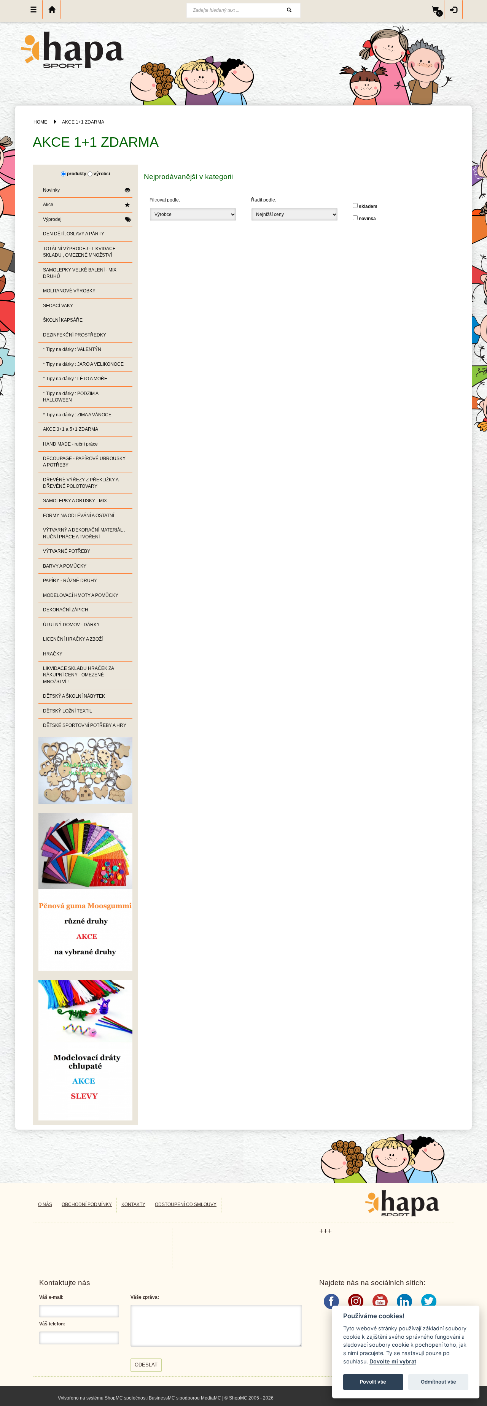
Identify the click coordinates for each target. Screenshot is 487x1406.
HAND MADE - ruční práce (70, 444)
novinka (367, 218)
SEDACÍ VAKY (58, 305)
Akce (48, 204)
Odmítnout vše (438, 1382)
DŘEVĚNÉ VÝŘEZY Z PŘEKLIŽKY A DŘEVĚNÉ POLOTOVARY (81, 483)
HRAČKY (52, 654)
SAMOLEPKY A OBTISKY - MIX (75, 500)
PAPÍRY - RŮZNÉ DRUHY (70, 580)
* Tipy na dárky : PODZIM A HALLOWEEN (71, 397)
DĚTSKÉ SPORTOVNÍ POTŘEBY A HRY (84, 725)
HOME (40, 122)
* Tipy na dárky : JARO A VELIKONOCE (83, 364)
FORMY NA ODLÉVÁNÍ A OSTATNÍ (78, 515)
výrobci (102, 173)
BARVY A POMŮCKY (64, 566)
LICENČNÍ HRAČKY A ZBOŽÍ (73, 639)
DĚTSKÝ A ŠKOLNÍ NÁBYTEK (74, 696)
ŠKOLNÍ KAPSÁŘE (63, 320)
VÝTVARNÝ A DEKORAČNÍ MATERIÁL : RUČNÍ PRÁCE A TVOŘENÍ (84, 533)
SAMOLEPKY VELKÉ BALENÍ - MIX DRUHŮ (79, 273)
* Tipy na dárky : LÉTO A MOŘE (75, 378)
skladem (368, 206)
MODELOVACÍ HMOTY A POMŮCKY (80, 595)
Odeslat (146, 1365)
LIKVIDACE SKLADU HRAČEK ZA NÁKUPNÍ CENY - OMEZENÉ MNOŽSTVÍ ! (78, 675)
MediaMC (211, 1398)
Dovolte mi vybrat (392, 1361)
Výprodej (52, 219)
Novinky (51, 190)
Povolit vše (373, 1382)
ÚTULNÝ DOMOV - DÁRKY (71, 624)
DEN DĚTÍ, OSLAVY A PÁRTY (73, 233)
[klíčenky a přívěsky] (85, 770)
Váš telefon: (52, 1324)
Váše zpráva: (145, 1297)
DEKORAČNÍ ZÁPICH (65, 610)
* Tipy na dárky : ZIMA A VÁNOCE (77, 414)
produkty (76, 173)
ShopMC (114, 1398)
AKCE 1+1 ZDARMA (83, 122)
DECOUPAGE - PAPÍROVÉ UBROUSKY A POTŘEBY (84, 462)
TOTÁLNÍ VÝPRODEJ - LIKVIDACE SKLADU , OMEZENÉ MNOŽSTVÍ (79, 252)
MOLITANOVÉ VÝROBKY (69, 291)
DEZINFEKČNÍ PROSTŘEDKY (74, 335)
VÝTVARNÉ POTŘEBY (66, 551)
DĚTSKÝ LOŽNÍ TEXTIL (67, 711)
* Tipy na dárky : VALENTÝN (72, 349)
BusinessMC (162, 1398)
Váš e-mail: (51, 1297)
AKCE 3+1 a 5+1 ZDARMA (70, 429)
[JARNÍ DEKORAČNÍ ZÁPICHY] (85, 1049)
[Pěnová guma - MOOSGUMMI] (85, 891)
